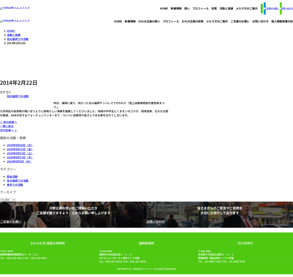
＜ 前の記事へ (8, 122)
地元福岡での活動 (17, 96)
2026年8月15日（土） (20, 153)
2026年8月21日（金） (20, 149)
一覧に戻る (7, 126)
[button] (262, 8)
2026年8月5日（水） (19, 161)
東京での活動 (15, 185)
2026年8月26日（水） (20, 145)
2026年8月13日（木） (20, 157)
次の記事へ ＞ (8, 130)
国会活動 (12, 176)
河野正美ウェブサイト (143, 268)
